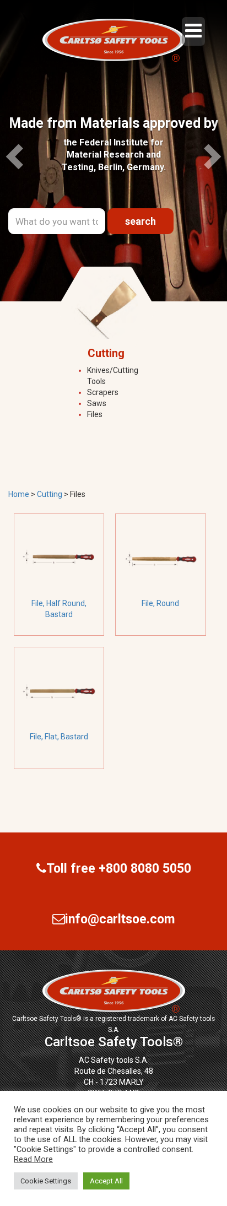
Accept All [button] (106, 1181)
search (140, 221)
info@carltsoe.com (120, 919)
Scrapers (102, 392)
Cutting (49, 494)
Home (18, 494)
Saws (96, 403)
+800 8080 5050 (145, 868)
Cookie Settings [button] (45, 1181)
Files (94, 414)
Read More (33, 1159)
